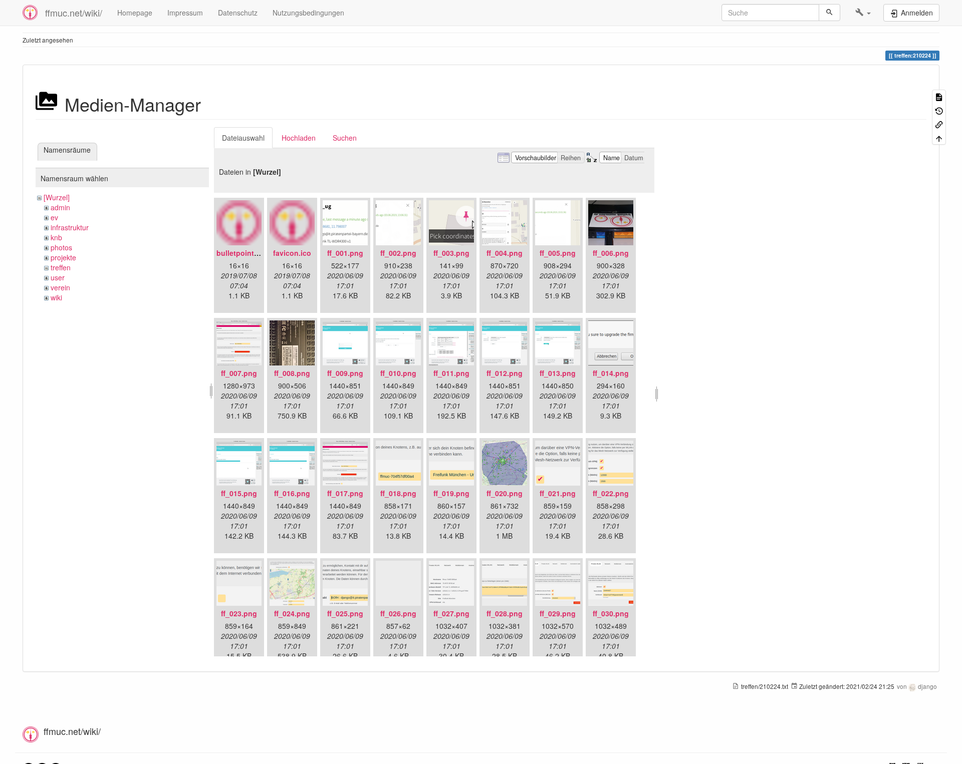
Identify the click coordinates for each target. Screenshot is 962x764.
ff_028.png (505, 613)
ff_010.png (398, 373)
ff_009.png (345, 373)
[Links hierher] (938, 124)
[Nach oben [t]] (938, 137)
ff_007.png (239, 373)
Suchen (345, 138)
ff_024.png (292, 613)
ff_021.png (558, 493)
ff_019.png (451, 493)
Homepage (134, 13)
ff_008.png (292, 373)
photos (61, 247)
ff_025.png (345, 613)
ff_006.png (611, 253)
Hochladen (299, 138)
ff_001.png (345, 253)
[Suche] (829, 12)
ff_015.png (239, 493)
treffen (61, 267)
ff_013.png (558, 373)
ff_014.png (611, 373)
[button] (863, 12)
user (58, 277)
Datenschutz (238, 13)
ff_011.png (451, 373)
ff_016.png (292, 493)
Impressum (185, 13)
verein (60, 287)
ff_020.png (505, 493)
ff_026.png (398, 613)
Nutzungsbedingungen (308, 13)
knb (56, 237)
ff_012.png (505, 373)
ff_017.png (345, 493)
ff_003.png (451, 253)
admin (60, 207)
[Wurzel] (57, 197)
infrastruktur (70, 227)
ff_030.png (611, 613)
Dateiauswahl (243, 138)
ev (54, 217)
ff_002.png (398, 253)
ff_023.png (239, 613)
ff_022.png (611, 493)
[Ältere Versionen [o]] (938, 110)
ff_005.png (558, 253)
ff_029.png (558, 613)
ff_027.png (451, 613)
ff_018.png (398, 493)
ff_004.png (505, 253)
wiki (56, 297)
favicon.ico (292, 253)
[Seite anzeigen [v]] (938, 96)
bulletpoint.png (243, 253)
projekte (63, 257)
